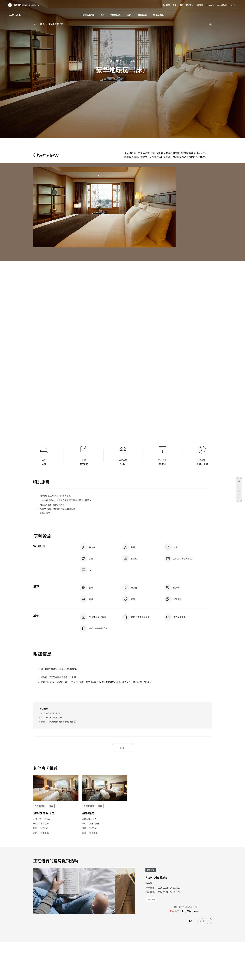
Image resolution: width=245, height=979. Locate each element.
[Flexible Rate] (74, 891)
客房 (42, 24)
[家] (34, 24)
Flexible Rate (156, 877)
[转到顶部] (238, 497)
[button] (209, 921)
